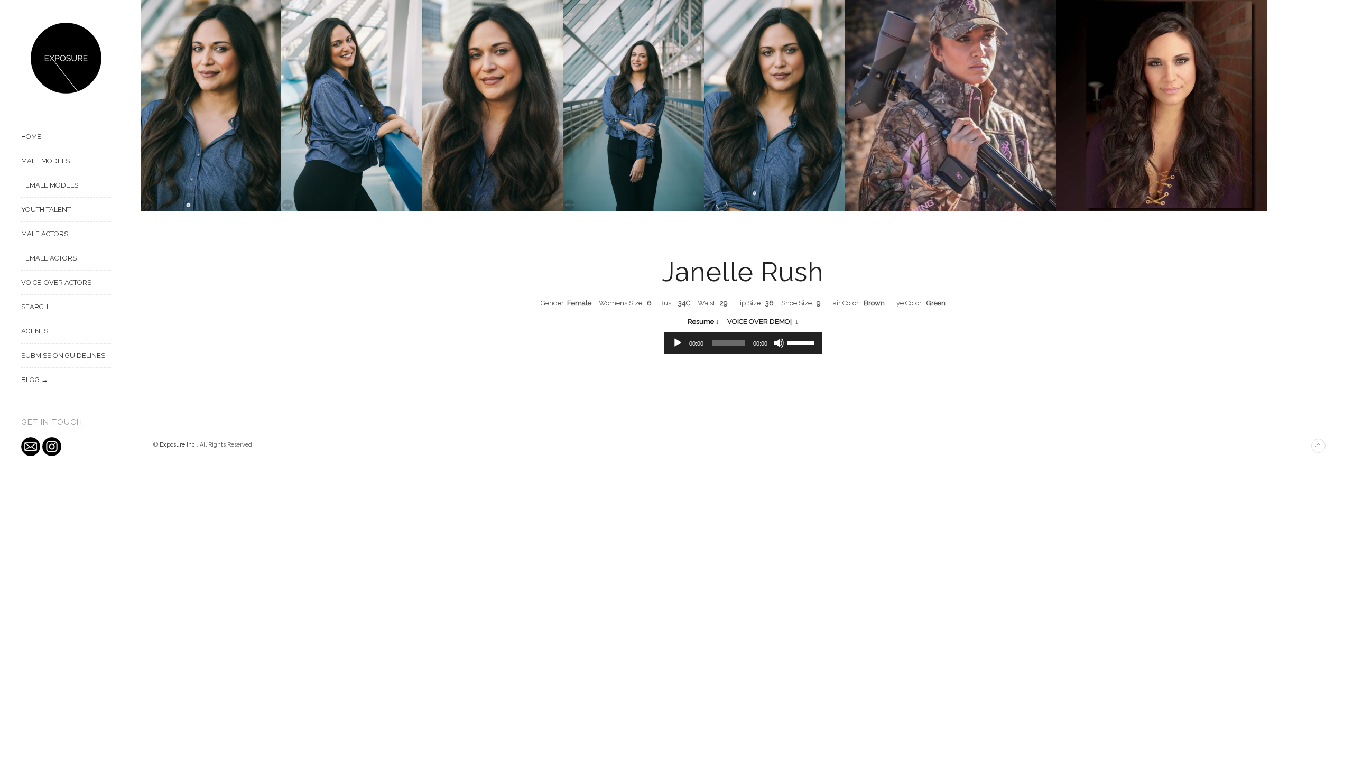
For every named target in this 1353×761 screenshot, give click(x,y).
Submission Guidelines (63, 355)
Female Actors (49, 258)
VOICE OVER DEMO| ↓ (763, 322)
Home (31, 137)
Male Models (45, 161)
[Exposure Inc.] (66, 58)
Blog (30, 380)
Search (34, 307)
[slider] (802, 341)
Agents (34, 331)
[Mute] (779, 343)
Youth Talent (46, 210)
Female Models (49, 185)
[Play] (677, 343)
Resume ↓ (703, 322)
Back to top (1318, 446)
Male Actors (44, 234)
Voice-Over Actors (56, 282)
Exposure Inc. (178, 444)
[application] (743, 343)
